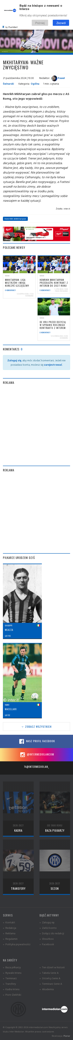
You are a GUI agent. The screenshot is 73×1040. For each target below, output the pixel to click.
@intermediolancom (40, 754)
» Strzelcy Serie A (50, 978)
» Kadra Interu (11, 989)
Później (40, 23)
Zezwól (61, 23)
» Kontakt (9, 922)
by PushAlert (11, 27)
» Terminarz (10, 978)
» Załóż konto (48, 928)
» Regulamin (10, 939)
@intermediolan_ (37, 766)
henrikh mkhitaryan (15, 218)
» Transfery (9, 984)
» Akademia (47, 989)
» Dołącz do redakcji (52, 933)
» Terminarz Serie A (51, 984)
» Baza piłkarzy (12, 967)
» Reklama (9, 933)
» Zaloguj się (47, 922)
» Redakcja (9, 928)
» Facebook (47, 944)
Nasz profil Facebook (40, 741)
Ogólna (35, 84)
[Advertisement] (36, 425)
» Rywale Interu (12, 973)
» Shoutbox (47, 939)
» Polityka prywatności (16, 944)
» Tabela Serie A (49, 973)
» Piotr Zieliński (12, 995)
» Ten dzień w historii (52, 967)
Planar (66, 1035)
